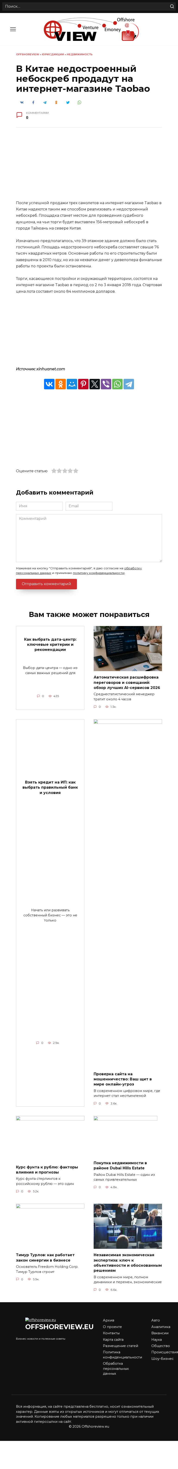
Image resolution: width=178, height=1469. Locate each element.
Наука (156, 1340)
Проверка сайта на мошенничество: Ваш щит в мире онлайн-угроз (123, 1079)
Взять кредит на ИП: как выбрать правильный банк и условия (50, 787)
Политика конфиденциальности (122, 1354)
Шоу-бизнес (162, 1359)
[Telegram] (129, 384)
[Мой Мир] (72, 384)
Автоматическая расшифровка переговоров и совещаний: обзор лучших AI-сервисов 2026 (127, 682)
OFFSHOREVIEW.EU (59, 1327)
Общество (160, 1346)
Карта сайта (113, 1340)
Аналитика (160, 1327)
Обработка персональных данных (116, 1368)
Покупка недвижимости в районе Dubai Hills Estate (120, 1165)
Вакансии (159, 1333)
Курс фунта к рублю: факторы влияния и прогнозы (47, 1169)
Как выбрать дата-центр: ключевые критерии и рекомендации (50, 644)
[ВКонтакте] (49, 384)
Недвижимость (79, 54)
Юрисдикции (53, 54)
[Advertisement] (89, 167)
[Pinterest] (83, 384)
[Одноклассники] (60, 384)
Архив (108, 1320)
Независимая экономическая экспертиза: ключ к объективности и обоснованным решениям (128, 1263)
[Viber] (106, 384)
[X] (94, 384)
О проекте (112, 1327)
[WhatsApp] (117, 384)
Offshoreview (27, 54)
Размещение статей (120, 1346)
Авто (155, 1320)
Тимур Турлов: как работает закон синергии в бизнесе (45, 1257)
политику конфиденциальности (98, 573)
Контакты (111, 1333)
